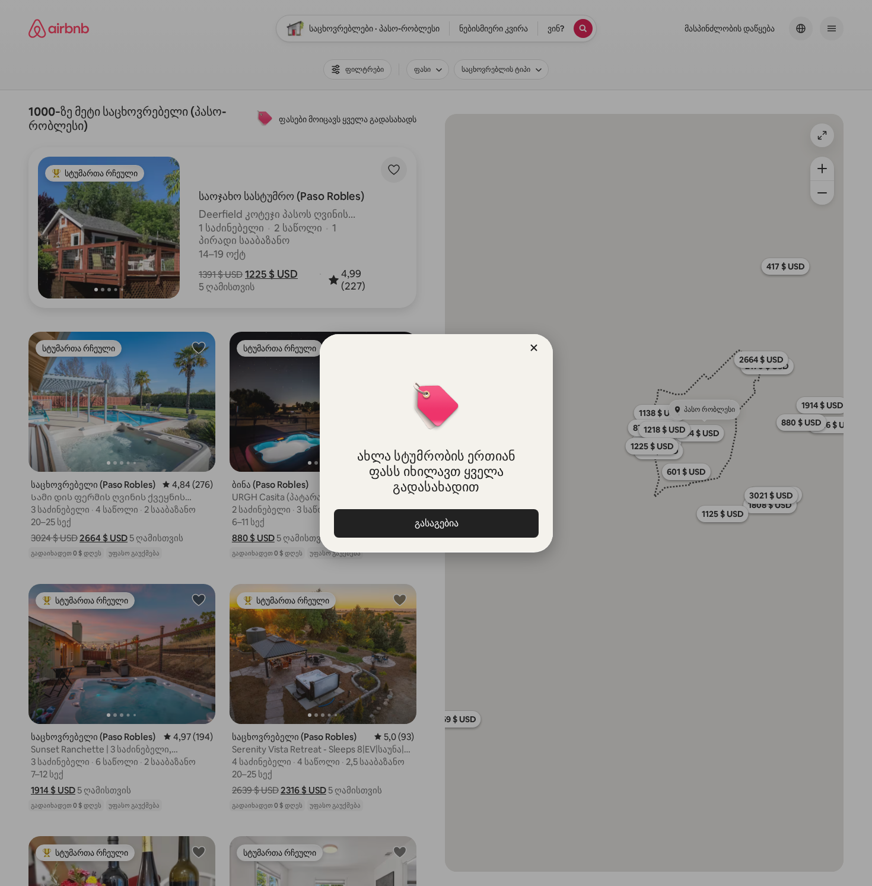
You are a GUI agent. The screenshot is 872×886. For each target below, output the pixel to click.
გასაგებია (436, 523)
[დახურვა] (534, 348)
